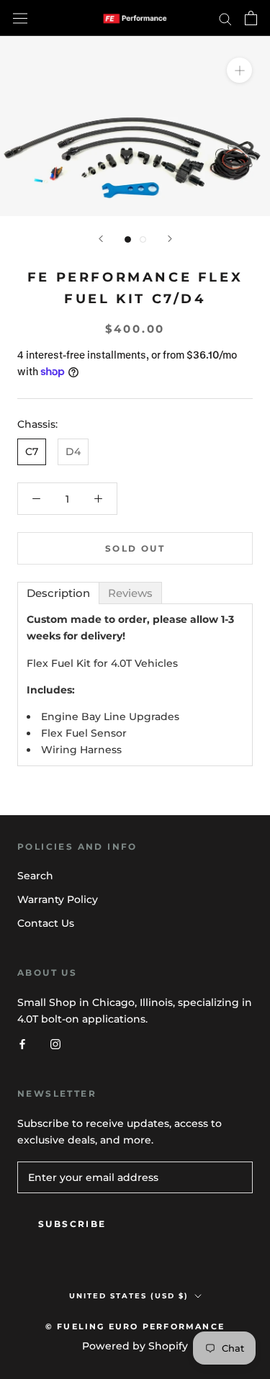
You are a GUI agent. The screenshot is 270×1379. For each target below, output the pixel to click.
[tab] (58, 593)
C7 (31, 451)
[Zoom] (239, 70)
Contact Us (45, 923)
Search (35, 875)
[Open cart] (251, 18)
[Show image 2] (143, 239)
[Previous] (101, 238)
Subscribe (72, 1223)
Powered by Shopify (135, 1345)
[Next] (170, 238)
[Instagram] (55, 1044)
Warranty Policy (57, 899)
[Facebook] (22, 1044)
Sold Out (135, 548)
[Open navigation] (20, 18)
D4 (73, 451)
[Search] (225, 18)
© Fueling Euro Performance (135, 1326)
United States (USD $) (129, 1296)
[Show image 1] (128, 239)
